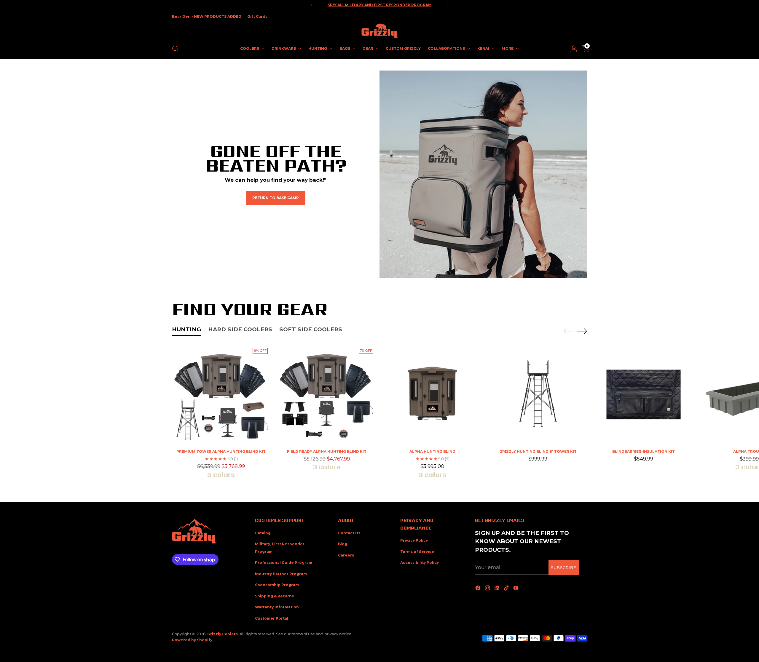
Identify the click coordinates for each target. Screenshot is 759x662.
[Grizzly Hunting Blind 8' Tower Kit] (538, 395)
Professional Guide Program (283, 562)
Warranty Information (277, 607)
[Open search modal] (175, 49)
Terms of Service (417, 551)
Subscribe (563, 567)
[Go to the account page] (571, 49)
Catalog (263, 533)
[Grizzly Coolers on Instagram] (488, 588)
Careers (346, 555)
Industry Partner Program (281, 574)
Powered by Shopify (192, 640)
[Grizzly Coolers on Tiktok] (507, 588)
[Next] (447, 5)
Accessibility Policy (419, 562)
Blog (342, 544)
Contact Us (349, 533)
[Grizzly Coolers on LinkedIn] (497, 588)
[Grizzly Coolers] (379, 31)
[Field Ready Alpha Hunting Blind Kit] (327, 395)
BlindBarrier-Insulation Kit (643, 451)
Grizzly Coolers (222, 634)
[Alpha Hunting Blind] (432, 395)
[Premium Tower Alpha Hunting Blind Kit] (221, 395)
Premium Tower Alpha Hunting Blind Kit (221, 451)
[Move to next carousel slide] (582, 331)
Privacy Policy (414, 540)
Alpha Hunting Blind (432, 451)
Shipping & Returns (274, 596)
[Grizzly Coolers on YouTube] (516, 588)
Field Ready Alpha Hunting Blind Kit (326, 451)
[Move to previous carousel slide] (568, 331)
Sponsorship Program (277, 585)
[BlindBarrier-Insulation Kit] (643, 395)
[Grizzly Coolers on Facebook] (478, 588)
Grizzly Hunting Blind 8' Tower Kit (538, 451)
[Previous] (311, 5)
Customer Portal (271, 618)
